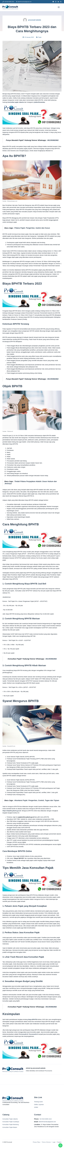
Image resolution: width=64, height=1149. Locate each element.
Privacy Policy (36, 1142)
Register (59, 1142)
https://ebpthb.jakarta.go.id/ (11, 811)
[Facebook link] (53, 1)
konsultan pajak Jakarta (16, 102)
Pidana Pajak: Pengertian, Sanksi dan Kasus (32, 228)
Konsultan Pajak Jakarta (10, 1119)
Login (54, 1142)
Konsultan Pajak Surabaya (10, 1121)
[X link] (61, 1)
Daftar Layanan (39, 1104)
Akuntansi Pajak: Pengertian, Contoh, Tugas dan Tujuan (36, 800)
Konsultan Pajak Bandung (10, 1124)
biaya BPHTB (32, 1019)
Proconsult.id (23, 1034)
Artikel (36, 1107)
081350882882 (53, 140)
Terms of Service (46, 1142)
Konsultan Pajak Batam (9, 1127)
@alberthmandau (39, 102)
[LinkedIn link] (58, 1)
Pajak (39, 37)
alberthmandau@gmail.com (24, 1)
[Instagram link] (55, 1)
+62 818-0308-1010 (9, 1)
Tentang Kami (38, 1101)
